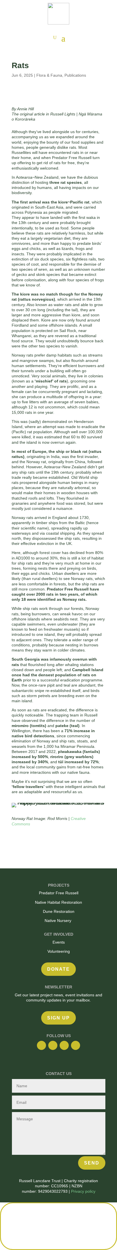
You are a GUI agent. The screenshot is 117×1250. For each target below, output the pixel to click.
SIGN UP (58, 1017)
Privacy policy (83, 1191)
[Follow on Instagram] (52, 1045)
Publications (75, 75)
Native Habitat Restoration (58, 902)
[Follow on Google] (64, 1045)
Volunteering (58, 951)
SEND (91, 1163)
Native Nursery (58, 920)
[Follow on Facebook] (41, 1045)
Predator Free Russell (58, 893)
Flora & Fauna (49, 75)
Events (59, 942)
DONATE (58, 969)
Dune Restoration (58, 911)
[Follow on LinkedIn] (75, 1045)
